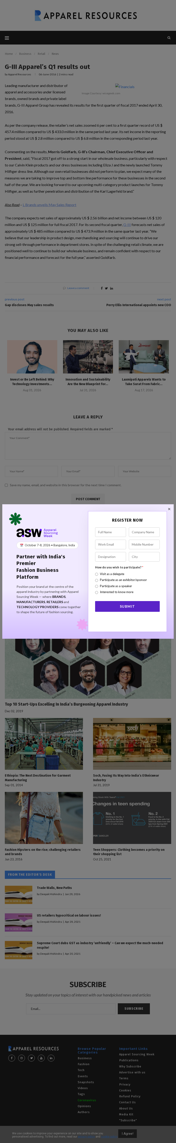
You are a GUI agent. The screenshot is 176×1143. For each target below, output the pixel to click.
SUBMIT (127, 606)
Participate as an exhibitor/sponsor (123, 580)
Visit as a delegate (112, 574)
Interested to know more (116, 592)
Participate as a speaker (116, 586)
